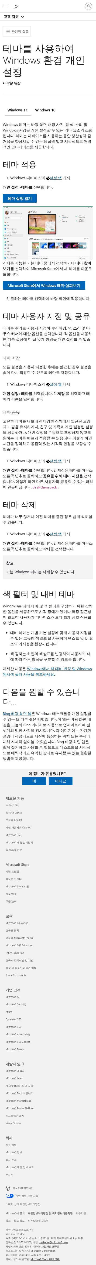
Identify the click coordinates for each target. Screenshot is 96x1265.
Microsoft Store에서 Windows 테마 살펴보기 (44, 285)
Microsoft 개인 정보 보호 (20, 1167)
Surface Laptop (14, 812)
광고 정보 (19, 1220)
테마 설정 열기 (20, 198)
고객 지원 (12, 16)
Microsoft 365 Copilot (18, 1041)
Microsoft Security (16, 1004)
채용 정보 (11, 1144)
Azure (9, 1011)
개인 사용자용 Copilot (18, 827)
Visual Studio (13, 1123)
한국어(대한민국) (22, 1188)
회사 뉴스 (11, 1159)
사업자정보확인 (50, 1246)
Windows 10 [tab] (45, 109)
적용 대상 (13, 83)
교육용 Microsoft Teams (19, 938)
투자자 (9, 1174)
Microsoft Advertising (18, 1034)
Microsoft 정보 (14, 1152)
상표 (8, 1220)
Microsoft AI (12, 997)
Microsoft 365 (13, 835)
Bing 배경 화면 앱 (17, 713)
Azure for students (16, 975)
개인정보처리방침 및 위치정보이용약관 (50, 1213)
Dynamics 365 (13, 1019)
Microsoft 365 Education (19, 945)
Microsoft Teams (15, 1049)
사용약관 (81, 1213)
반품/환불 (11, 894)
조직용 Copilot (14, 820)
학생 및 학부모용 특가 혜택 (21, 968)
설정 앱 (56, 177)
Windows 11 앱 (14, 850)
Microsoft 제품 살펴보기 (19, 842)
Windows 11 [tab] (17, 109)
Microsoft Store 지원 (17, 886)
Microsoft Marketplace (18, 1100)
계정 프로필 (12, 871)
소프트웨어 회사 (15, 1115)
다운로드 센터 (14, 879)
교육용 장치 (12, 930)
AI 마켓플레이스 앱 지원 (19, 1085)
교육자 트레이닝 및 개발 (19, 960)
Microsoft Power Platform (20, 1108)
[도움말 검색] (16, 6)
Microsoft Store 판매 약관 (45, 1259)
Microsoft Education (17, 923)
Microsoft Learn (14, 1078)
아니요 (60, 780)
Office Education (15, 953)
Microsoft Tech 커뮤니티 (19, 1093)
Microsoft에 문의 (15, 1213)
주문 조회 (11, 901)
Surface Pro (12, 805)
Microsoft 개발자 (15, 1070)
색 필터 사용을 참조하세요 (32, 674)
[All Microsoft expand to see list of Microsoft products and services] (5, 6)
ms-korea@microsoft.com (53, 1242)
